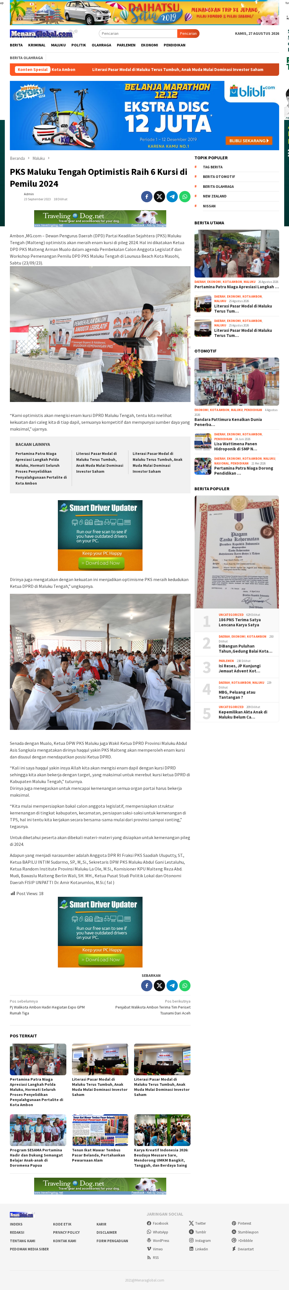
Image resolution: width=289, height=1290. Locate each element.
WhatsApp (160, 1232)
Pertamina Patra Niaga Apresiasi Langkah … (236, 286)
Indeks (16, 1224)
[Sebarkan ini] (146, 196)
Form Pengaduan (112, 1241)
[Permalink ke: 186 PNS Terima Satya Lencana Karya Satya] (236, 552)
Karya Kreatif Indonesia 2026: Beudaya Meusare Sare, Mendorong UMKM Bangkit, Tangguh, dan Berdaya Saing (161, 1157)
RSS (156, 1257)
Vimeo (158, 1249)
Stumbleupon (248, 1232)
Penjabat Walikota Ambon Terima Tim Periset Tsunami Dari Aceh (153, 1007)
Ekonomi (214, 282)
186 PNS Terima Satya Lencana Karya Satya (240, 622)
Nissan (209, 206)
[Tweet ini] (159, 196)
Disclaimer (107, 1232)
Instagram (203, 1240)
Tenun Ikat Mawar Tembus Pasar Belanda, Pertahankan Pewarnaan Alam (98, 1155)
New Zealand (215, 196)
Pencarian (188, 33)
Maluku (249, 282)
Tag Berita (212, 167)
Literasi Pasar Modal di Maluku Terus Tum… (243, 309)
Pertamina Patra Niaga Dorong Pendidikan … (243, 471)
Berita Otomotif (219, 176)
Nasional (221, 463)
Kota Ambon (232, 282)
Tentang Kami (22, 1241)
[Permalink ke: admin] (15, 196)
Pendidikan (253, 410)
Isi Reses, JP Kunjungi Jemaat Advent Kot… (239, 668)
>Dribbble (245, 1240)
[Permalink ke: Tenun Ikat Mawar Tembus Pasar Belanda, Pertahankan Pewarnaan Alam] (100, 1130)
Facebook (160, 1223)
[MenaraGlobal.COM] (44, 32)
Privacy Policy (66, 1232)
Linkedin (201, 1249)
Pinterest (244, 1223)
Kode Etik (62, 1224)
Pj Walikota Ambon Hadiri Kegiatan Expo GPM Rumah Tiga (47, 1007)
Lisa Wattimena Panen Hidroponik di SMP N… (235, 446)
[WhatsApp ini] (185, 196)
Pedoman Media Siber (29, 1249)
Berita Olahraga (218, 186)
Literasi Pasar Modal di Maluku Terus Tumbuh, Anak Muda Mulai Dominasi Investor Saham (117, 69)
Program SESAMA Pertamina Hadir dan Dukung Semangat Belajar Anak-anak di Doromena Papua (36, 1157)
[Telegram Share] (172, 196)
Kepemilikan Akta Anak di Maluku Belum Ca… (243, 715)
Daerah (200, 282)
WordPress (161, 1240)
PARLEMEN (226, 661)
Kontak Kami (64, 1241)
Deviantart (246, 1249)
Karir (101, 1224)
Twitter (200, 1223)
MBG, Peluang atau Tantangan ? (237, 695)
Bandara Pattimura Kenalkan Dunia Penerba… (228, 422)
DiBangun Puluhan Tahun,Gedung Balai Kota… (245, 649)
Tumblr (200, 1232)
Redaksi (17, 1232)
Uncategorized (231, 615)
